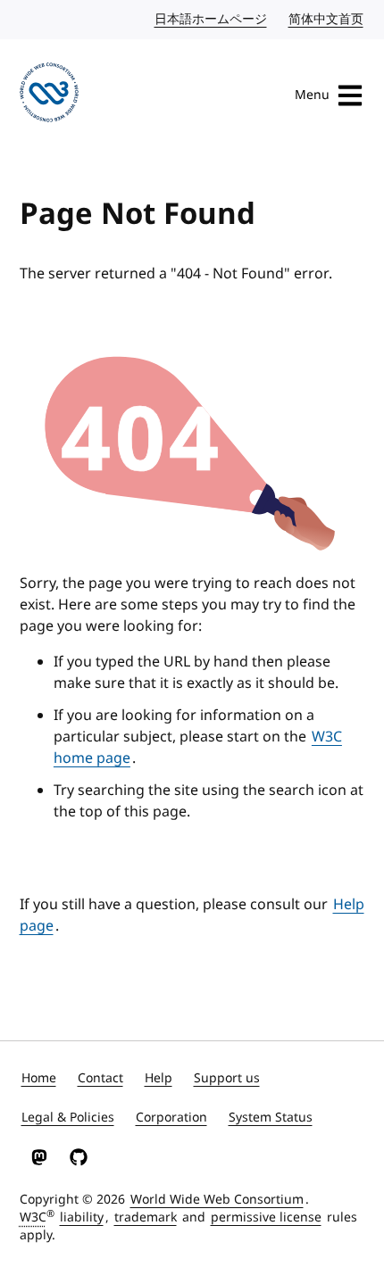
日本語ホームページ (211, 19)
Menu (312, 95)
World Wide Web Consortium (217, 1199)
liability (82, 1217)
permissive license (266, 1217)
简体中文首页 (326, 19)
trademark (145, 1217)
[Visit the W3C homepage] (49, 95)
